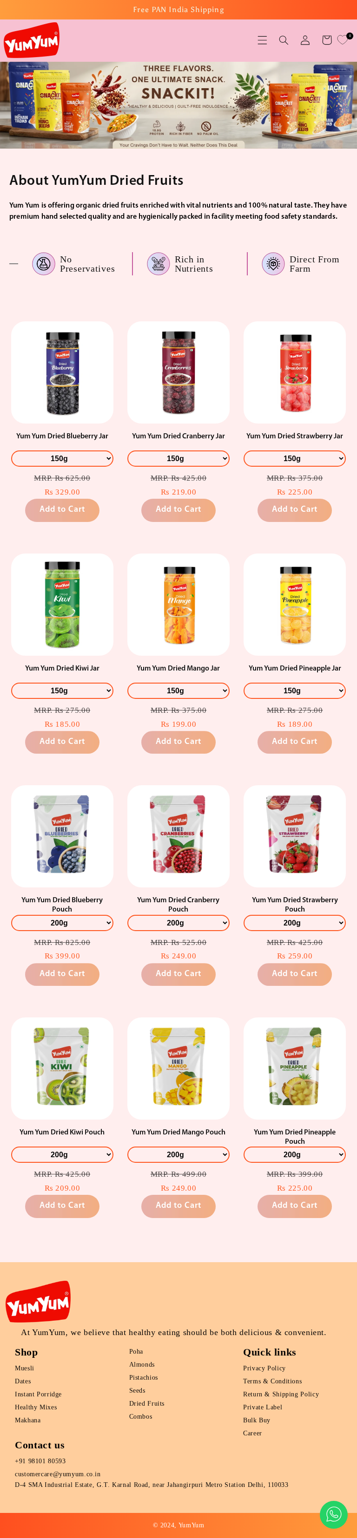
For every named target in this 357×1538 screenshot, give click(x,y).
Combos (140, 1416)
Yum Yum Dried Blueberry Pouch (62, 905)
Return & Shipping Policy (281, 1394)
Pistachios (143, 1377)
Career (252, 1433)
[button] (262, 40)
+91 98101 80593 (40, 1461)
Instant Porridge (38, 1394)
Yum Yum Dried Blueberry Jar (62, 436)
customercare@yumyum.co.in (58, 1474)
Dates (23, 1381)
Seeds (137, 1390)
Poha (136, 1351)
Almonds (142, 1364)
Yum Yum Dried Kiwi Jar (62, 668)
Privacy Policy (264, 1368)
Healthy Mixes (36, 1407)
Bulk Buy (257, 1420)
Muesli (24, 1368)
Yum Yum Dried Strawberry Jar (294, 436)
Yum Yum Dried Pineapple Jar (295, 668)
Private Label (262, 1407)
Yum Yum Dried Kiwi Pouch (62, 1132)
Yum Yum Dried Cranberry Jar (178, 436)
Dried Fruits (147, 1403)
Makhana (27, 1420)
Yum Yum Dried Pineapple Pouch (295, 1137)
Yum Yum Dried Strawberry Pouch (295, 905)
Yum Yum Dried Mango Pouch (178, 1132)
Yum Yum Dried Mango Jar (178, 668)
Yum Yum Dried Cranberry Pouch (178, 905)
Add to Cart (63, 510)
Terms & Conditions (272, 1381)
